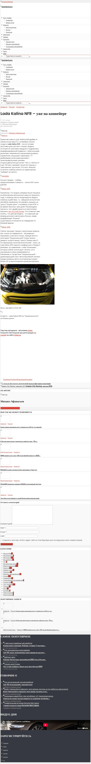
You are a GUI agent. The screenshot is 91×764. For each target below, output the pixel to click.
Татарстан (9, 32)
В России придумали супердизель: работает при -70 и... (19, 441)
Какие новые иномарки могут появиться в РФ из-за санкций (21, 427)
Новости (6, 25)
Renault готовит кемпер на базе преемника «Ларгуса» (19, 470)
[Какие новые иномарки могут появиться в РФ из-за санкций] (5, 421)
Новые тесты (10, 23)
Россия (8, 30)
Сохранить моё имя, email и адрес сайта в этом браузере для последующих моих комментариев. (42, 540)
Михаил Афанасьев (10, 124)
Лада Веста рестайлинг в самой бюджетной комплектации (20, 498)
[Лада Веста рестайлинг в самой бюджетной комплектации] (5, 492)
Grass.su (17, 335)
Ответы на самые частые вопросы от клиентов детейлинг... (26, 698)
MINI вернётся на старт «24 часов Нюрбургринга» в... (41, 630)
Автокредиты (10, 42)
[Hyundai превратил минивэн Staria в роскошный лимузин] (5, 478)
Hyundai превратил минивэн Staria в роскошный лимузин (21, 484)
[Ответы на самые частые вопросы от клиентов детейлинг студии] (28, 696)
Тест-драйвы (7, 18)
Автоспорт (6, 34)
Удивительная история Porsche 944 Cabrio (21, 705)
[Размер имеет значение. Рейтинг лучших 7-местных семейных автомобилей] (17, 643)
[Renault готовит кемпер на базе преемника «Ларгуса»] (5, 464)
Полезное (6, 39)
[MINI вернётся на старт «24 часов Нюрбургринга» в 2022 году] (5, 450)
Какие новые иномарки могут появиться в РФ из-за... (34, 611)
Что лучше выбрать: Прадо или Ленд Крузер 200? (23, 666)
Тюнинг (5, 37)
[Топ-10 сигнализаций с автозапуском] (18, 682)
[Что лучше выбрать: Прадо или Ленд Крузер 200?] (11, 664)
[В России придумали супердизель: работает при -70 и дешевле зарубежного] (5, 435)
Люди (5, 51)
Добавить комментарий (9, 122)
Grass (29, 330)
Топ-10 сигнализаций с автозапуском (17, 684)
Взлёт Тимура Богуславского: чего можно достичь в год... (25, 691)
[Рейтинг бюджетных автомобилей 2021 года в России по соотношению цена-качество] (9, 657)
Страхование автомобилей (14, 46)
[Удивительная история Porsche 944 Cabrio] (21, 703)
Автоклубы (6, 49)
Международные (11, 27)
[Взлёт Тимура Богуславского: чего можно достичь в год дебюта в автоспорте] (35, 689)
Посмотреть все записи (10, 408)
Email (3, 532)
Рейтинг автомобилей (12, 44)
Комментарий (6, 524)
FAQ (4, 54)
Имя (3, 528)
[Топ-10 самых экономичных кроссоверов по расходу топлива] (16, 650)
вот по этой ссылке (16, 211)
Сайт (2, 536)
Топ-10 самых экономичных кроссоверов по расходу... (24, 652)
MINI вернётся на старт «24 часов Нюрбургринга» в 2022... (20, 456)
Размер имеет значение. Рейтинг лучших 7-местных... (24, 645)
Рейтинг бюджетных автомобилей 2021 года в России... (24, 659)
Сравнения (9, 20)
